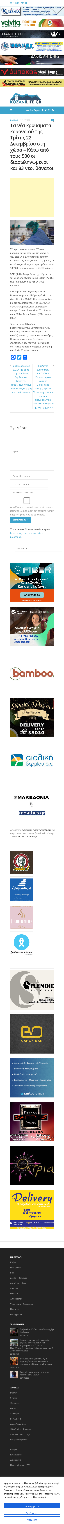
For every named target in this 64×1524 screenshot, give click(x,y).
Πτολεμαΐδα (15, 1267)
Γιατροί (13, 1408)
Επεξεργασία (32, 1513)
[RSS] (52, 110)
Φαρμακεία (15, 1403)
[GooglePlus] (48, 110)
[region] (32, 1500)
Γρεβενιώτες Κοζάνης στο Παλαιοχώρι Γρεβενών (37, 1331)
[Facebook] (41, 110)
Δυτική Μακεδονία (18, 1283)
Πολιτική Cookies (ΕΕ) (20, 1465)
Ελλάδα (14, 120)
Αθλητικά (14, 1288)
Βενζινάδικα (15, 1418)
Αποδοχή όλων (32, 1506)
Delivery (13, 1392)
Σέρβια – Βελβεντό (18, 1277)
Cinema (13, 1397)
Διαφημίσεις (15, 1459)
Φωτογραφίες (16, 1314)
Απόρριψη (32, 1519)
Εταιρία (13, 1449)
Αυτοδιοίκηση (16, 1298)
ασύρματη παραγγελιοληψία (36, 830)
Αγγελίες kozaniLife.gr (20, 1434)
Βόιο (12, 1272)
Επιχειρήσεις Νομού (19, 1439)
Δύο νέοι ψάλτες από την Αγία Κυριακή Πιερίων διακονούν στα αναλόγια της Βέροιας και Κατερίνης (36, 1361)
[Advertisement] (32, 197)
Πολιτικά (14, 1293)
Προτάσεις (14, 1309)
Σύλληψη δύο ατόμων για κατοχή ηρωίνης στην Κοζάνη (34, 1373)
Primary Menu (20, 3)
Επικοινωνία (16, 1454)
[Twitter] (45, 110)
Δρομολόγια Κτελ (18, 1423)
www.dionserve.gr (28, 836)
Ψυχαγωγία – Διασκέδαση (22, 1303)
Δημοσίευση (20, 519)
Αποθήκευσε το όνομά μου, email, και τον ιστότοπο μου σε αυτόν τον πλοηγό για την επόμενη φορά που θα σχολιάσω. (32, 511)
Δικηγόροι (14, 1413)
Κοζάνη (13, 1262)
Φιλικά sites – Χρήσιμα (20, 1429)
